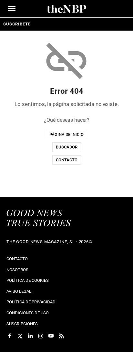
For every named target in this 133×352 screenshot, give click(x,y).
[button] (11, 8)
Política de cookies (27, 280)
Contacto (66, 159)
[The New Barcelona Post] (38, 219)
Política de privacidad (31, 302)
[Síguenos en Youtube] (51, 336)
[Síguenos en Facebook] (9, 336)
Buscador (66, 147)
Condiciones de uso (27, 312)
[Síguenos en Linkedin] (30, 336)
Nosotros (17, 269)
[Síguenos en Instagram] (40, 336)
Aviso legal (18, 291)
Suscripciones (22, 323)
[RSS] (61, 336)
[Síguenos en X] (20, 336)
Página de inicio (66, 134)
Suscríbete (16, 24)
